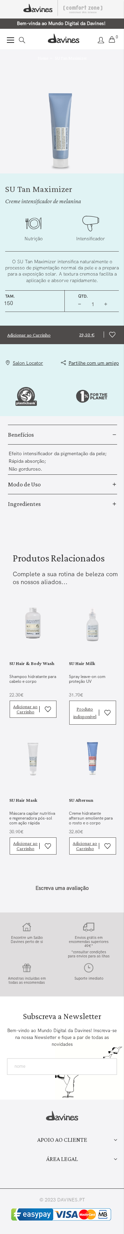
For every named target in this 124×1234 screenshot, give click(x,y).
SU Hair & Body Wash (31, 663)
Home (43, 58)
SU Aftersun (81, 800)
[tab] (62, 435)
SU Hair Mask (23, 800)
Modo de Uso (24, 484)
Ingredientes (24, 503)
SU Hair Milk (82, 663)
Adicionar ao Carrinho (25, 709)
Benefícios (21, 434)
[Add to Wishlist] (114, 335)
